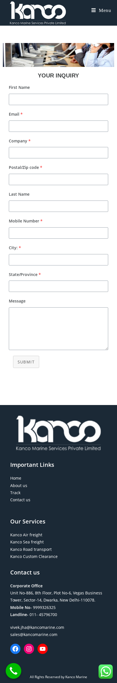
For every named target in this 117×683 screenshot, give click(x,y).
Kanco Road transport (31, 549)
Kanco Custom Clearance (34, 556)
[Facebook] (15, 649)
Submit (26, 362)
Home (15, 478)
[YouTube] (42, 649)
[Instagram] (29, 649)
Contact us (20, 499)
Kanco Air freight (26, 534)
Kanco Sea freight (27, 542)
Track (15, 492)
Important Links (32, 465)
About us (18, 485)
